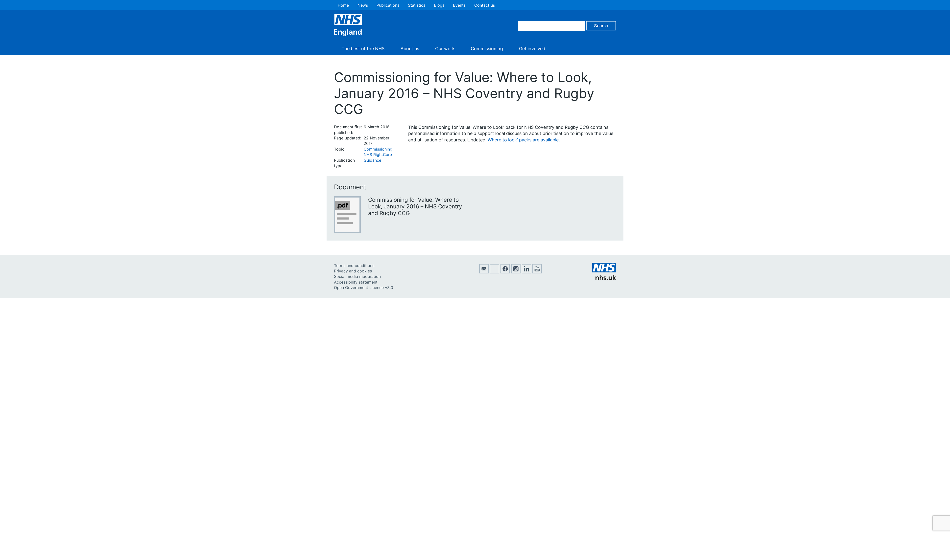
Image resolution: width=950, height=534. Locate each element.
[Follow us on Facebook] (505, 271)
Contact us (484, 5)
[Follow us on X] (494, 271)
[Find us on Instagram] (516, 271)
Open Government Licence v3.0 (363, 287)
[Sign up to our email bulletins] (484, 271)
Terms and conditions (354, 265)
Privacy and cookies (353, 270)
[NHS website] (604, 278)
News (362, 5)
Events (459, 5)
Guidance (372, 160)
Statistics (416, 5)
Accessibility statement (356, 282)
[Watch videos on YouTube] (537, 271)
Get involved (532, 48)
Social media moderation (357, 276)
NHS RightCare (378, 154)
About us (410, 48)
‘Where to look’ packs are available (523, 139)
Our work (445, 48)
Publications (388, 5)
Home (343, 5)
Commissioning (487, 48)
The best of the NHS (362, 48)
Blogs (439, 5)
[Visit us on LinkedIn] (526, 271)
